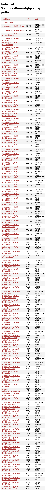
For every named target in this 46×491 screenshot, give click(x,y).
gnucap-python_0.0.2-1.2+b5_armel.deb (10, 106)
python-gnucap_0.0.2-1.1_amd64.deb (10, 372)
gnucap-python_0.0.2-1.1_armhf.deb (10, 44)
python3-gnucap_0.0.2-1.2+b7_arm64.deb (11, 461)
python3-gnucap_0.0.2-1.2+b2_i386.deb (11, 368)
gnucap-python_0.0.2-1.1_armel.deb (10, 79)
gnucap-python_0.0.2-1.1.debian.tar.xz (10, 39)
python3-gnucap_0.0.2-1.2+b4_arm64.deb (11, 314)
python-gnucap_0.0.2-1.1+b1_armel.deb (10, 297)
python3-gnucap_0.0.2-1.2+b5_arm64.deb (11, 328)
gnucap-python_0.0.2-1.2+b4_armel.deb (10, 101)
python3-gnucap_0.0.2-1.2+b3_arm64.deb (11, 403)
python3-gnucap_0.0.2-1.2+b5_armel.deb (11, 279)
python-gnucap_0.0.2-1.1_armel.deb (10, 248)
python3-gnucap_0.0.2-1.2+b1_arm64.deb (11, 452)
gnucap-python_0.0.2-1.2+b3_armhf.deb (10, 48)
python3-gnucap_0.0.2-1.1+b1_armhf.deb (11, 439)
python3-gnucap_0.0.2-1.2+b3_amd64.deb (11, 421)
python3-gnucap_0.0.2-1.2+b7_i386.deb (11, 483)
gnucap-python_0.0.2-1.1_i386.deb (10, 199)
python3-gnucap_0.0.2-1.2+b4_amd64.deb (11, 337)
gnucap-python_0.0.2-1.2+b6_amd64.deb (10, 195)
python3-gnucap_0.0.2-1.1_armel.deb (11, 243)
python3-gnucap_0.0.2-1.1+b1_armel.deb (11, 430)
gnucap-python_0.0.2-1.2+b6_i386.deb (10, 235)
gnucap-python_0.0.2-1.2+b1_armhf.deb (10, 61)
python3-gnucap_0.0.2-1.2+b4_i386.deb (11, 359)
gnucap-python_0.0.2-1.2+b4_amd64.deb (10, 177)
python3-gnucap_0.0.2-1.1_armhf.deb (11, 257)
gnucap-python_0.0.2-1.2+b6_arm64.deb (10, 150)
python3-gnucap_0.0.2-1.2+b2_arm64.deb (11, 310)
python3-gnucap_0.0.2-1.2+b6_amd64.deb (11, 345)
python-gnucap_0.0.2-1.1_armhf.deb (10, 270)
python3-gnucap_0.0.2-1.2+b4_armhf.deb (11, 274)
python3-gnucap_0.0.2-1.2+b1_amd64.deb (11, 465)
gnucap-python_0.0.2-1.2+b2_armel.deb (10, 137)
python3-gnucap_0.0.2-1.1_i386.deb (11, 381)
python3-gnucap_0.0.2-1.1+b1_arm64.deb (11, 456)
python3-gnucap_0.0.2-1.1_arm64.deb (11, 319)
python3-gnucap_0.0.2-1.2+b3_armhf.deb (11, 350)
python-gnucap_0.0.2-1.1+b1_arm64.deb (10, 332)
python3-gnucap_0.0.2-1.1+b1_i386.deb (11, 474)
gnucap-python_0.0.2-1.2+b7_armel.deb (10, 155)
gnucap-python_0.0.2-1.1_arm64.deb (10, 88)
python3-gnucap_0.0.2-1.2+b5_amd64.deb (11, 412)
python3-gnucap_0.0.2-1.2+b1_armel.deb (11, 425)
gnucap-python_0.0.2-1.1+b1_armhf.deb (10, 57)
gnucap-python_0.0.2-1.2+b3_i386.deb (10, 226)
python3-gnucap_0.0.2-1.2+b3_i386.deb (11, 416)
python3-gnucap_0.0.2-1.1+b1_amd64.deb (11, 479)
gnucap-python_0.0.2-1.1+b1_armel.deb (10, 132)
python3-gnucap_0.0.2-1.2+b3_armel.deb (11, 341)
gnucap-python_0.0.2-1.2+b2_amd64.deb (10, 181)
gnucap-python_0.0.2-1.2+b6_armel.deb (10, 128)
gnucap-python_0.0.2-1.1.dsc (13, 30)
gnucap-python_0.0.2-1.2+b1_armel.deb (10, 141)
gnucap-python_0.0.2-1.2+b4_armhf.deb (10, 66)
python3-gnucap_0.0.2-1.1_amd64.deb (11, 377)
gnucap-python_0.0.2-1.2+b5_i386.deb (10, 208)
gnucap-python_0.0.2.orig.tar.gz (11, 390)
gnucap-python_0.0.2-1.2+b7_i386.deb (10, 239)
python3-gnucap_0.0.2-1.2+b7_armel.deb (11, 443)
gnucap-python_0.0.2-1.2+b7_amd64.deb (10, 203)
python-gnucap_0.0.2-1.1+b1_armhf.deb (10, 301)
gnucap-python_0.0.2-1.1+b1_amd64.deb (10, 172)
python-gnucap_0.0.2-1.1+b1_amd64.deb (10, 399)
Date (37, 19)
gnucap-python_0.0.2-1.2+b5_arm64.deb (10, 110)
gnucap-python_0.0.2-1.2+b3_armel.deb (10, 93)
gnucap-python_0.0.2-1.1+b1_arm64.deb (10, 97)
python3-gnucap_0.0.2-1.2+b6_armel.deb (11, 266)
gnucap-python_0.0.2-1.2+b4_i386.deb (10, 217)
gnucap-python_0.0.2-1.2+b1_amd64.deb (10, 186)
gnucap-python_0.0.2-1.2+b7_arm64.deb (10, 159)
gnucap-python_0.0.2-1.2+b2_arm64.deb (10, 115)
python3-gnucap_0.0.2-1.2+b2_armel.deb (11, 261)
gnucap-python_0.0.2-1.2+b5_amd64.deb (10, 168)
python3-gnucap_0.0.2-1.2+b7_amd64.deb (11, 487)
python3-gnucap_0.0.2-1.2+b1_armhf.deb (11, 434)
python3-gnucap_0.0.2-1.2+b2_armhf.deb (11, 288)
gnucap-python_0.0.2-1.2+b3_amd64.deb (10, 190)
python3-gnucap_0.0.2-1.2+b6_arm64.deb (11, 306)
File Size (27, 19)
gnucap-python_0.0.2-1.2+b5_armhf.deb (10, 70)
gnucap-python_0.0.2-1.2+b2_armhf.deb (10, 53)
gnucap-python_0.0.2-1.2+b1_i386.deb (10, 221)
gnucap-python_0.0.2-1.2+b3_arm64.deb (10, 124)
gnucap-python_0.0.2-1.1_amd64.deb (10, 164)
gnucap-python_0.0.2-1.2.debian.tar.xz (10, 35)
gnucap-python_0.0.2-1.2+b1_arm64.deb (10, 119)
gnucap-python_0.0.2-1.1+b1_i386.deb (10, 212)
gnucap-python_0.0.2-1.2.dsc (13, 26)
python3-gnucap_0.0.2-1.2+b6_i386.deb (11, 363)
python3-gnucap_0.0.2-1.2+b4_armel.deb (11, 252)
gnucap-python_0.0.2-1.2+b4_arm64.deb (10, 146)
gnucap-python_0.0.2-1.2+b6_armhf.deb (10, 75)
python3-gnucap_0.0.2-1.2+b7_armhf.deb (11, 448)
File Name (6, 19)
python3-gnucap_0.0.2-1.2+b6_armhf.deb (11, 283)
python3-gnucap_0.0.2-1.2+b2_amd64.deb (11, 354)
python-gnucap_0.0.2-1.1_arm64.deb (10, 323)
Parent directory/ (8, 22)
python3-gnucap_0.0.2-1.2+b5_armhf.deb (11, 292)
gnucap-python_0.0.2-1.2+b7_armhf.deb (10, 84)
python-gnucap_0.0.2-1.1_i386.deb (10, 385)
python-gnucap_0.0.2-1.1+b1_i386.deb (10, 394)
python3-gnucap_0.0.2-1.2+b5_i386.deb (11, 408)
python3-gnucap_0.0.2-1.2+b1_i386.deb (11, 470)
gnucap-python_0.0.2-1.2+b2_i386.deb (10, 230)
